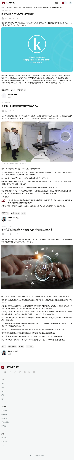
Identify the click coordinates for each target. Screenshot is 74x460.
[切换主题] (64, 2)
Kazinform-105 (57, 8)
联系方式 (4, 441)
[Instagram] (2, 18)
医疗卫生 (5, 213)
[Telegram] (10, 18)
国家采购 (4, 426)
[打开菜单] (70, 2)
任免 (20, 8)
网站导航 (4, 438)
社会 (23, 213)
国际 (2, 399)
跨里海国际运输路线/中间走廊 (42, 8)
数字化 (21, 347)
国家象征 (4, 418)
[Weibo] (20, 372)
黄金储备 (5, 90)
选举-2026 (9, 8)
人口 (12, 90)
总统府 (15, 8)
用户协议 (4, 410)
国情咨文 (29, 8)
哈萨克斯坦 (21, 90)
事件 (24, 8)
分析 (2, 391)
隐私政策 (4, 414)
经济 (2, 395)
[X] (17, 18)
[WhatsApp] (6, 18)
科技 (3, 347)
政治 (2, 387)
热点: (2, 7)
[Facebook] (14, 18)
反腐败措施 (5, 422)
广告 (2, 445)
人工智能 (30, 347)
